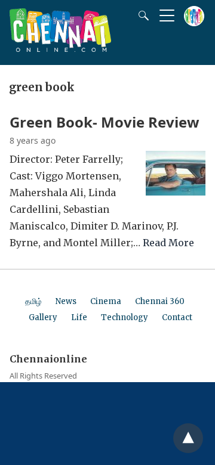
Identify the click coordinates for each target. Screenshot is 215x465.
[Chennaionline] (60, 48)
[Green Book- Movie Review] (175, 192)
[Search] (141, 15)
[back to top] (188, 438)
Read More (168, 243)
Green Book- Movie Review (104, 122)
